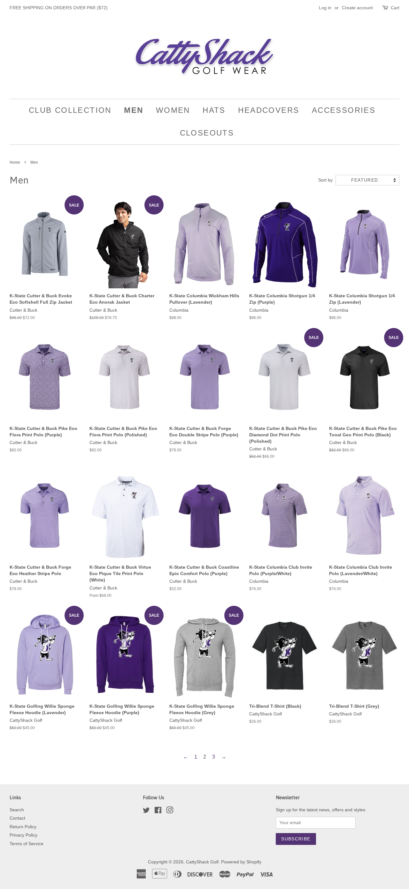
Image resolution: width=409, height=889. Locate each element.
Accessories (343, 110)
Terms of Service (26, 843)
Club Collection (70, 110)
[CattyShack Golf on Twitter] (146, 811)
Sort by (325, 180)
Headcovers (268, 110)
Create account (357, 7)
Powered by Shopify (241, 862)
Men (133, 110)
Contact (17, 818)
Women (173, 110)
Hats (214, 110)
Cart (395, 7)
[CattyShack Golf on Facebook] (158, 811)
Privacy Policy (23, 835)
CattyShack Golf (202, 862)
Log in (325, 7)
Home (15, 162)
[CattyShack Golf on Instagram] (169, 811)
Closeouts (207, 133)
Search (17, 809)
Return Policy (23, 826)
